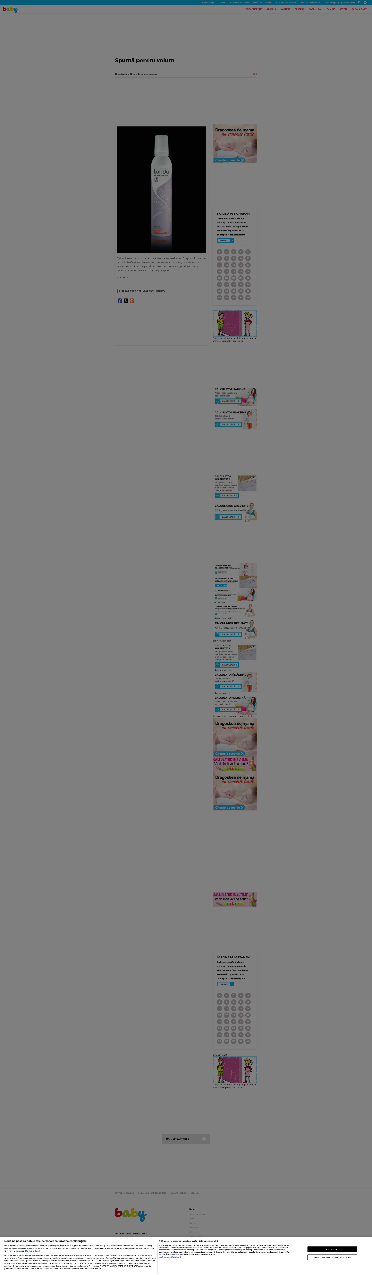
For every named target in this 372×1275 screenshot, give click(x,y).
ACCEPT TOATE (332, 1249)
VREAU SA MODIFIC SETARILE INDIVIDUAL (332, 1257)
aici (56, 1263)
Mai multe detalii (32, 1251)
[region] (186, 1256)
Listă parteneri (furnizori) (170, 1257)
